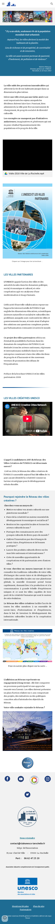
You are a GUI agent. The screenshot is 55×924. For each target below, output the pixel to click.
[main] (27, 51)
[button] (3, 3)
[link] (27, 158)
